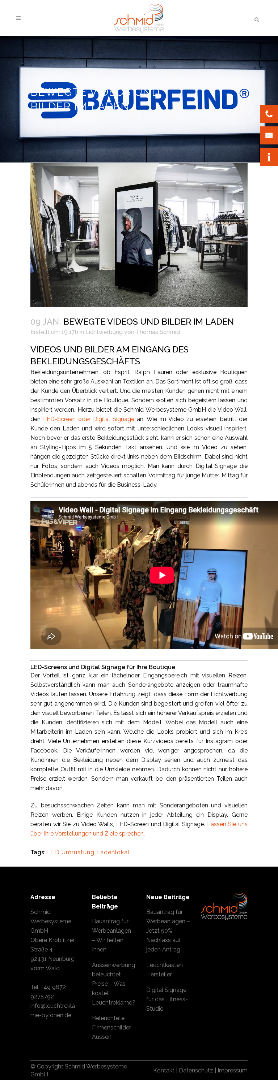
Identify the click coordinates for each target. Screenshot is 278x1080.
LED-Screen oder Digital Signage (88, 419)
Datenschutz (196, 1070)
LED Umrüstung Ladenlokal (88, 852)
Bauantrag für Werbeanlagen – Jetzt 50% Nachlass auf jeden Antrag (168, 930)
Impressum (233, 1070)
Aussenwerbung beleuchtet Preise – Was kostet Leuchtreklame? (113, 984)
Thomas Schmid (158, 332)
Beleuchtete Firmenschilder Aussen (111, 1027)
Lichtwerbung (104, 332)
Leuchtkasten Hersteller (164, 970)
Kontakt (163, 1070)
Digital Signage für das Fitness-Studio (167, 999)
